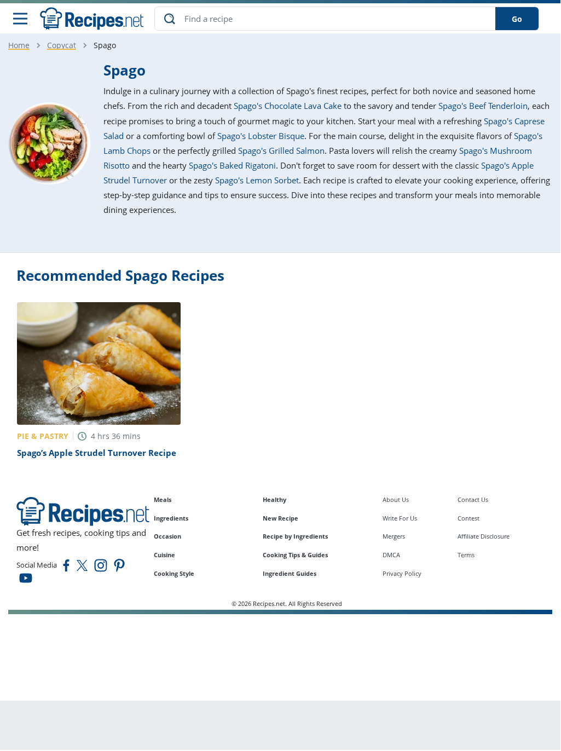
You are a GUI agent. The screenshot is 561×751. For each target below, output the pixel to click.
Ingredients (171, 518)
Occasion (167, 536)
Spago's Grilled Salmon (281, 150)
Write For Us (400, 518)
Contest (468, 518)
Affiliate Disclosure (484, 536)
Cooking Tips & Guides (295, 555)
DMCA (391, 555)
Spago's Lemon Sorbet (257, 180)
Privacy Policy (402, 573)
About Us (396, 499)
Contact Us (473, 499)
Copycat (61, 45)
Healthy (274, 499)
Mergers (394, 536)
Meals (162, 499)
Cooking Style (174, 573)
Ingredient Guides (289, 573)
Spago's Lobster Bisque (260, 135)
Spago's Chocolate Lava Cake (288, 105)
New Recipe (280, 518)
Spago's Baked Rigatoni (232, 165)
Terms (466, 555)
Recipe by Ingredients (295, 536)
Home (19, 45)
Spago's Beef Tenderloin (483, 105)
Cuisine (164, 555)
